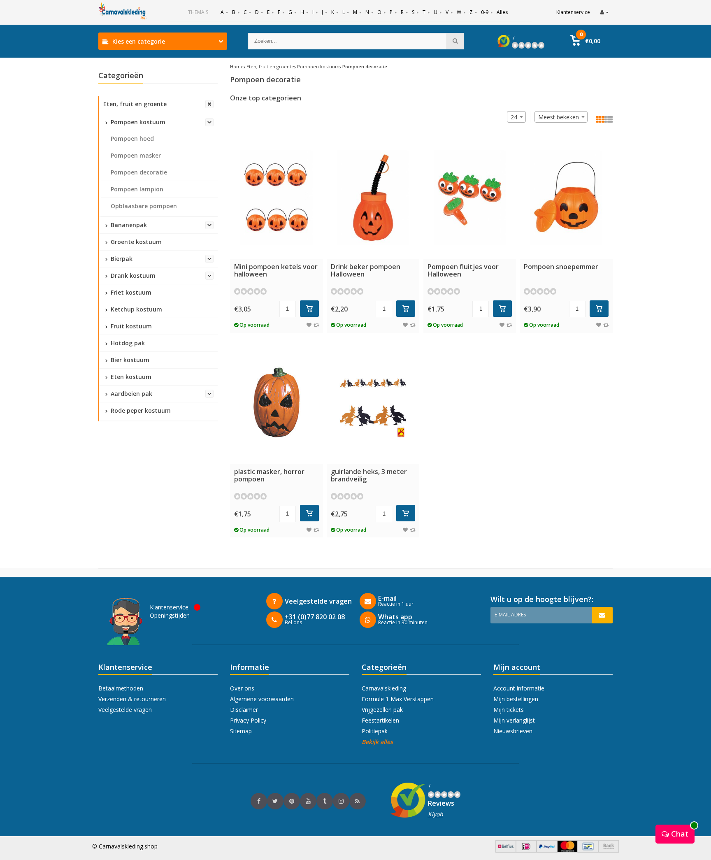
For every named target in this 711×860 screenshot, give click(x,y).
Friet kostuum (130, 292)
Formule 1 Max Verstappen (398, 699)
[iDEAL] (526, 850)
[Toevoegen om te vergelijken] (316, 324)
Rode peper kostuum (140, 410)
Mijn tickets (508, 710)
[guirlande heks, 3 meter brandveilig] (373, 402)
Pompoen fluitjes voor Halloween (463, 270)
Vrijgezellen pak (382, 710)
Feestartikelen (380, 720)
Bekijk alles (377, 742)
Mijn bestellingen (515, 699)
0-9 (484, 12)
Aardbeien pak (130, 393)
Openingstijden (170, 615)
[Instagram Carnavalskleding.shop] (341, 801)
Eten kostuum (130, 377)
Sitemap (241, 731)
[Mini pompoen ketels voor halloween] (276, 197)
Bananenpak (128, 225)
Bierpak (120, 259)
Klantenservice (573, 12)
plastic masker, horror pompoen (269, 475)
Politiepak (375, 731)
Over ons (242, 688)
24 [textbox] (514, 117)
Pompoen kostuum (137, 122)
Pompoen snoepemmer (561, 266)
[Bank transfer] (608, 850)
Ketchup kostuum (135, 309)
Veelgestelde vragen (125, 710)
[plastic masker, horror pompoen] (276, 402)
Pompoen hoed (132, 138)
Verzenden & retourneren (132, 699)
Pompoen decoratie (139, 172)
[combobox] (561, 117)
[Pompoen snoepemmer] (566, 197)
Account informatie (518, 688)
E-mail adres (510, 614)
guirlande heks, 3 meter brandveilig (369, 475)
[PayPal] (547, 850)
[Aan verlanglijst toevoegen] (309, 324)
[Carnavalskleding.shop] (123, 12)
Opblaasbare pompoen (144, 206)
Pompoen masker (136, 155)
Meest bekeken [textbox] (558, 117)
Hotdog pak (127, 343)
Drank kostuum (132, 275)
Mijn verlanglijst (514, 720)
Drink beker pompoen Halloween (365, 270)
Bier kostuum (129, 360)
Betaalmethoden (120, 688)
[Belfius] (505, 850)
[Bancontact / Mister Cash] (588, 850)
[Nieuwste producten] (357, 801)
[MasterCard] (567, 850)
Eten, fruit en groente (135, 104)
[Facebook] (259, 801)
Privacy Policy (248, 720)
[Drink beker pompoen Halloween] (373, 197)
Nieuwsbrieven (512, 731)
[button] (585, 41)
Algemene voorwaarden (262, 699)
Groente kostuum (135, 242)
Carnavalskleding (384, 688)
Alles (502, 12)
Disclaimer (244, 710)
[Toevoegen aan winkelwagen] (309, 308)
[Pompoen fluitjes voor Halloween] (470, 197)
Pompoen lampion (137, 189)
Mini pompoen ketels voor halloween (276, 270)
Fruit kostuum (130, 326)
